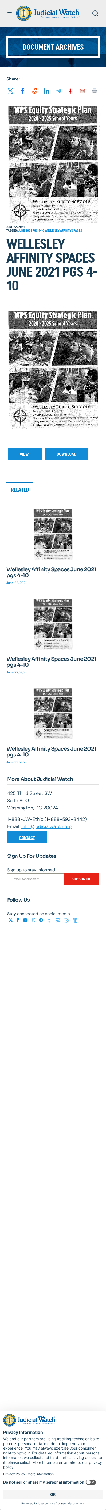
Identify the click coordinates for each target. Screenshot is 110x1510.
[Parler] (58, 920)
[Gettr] (50, 920)
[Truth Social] (75, 920)
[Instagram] (34, 920)
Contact (27, 837)
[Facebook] (18, 920)
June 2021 (25, 230)
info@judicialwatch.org (46, 826)
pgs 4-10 (39, 230)
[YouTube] (26, 920)
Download (66, 454)
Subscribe (81, 879)
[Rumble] (67, 920)
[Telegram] (42, 920)
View (25, 454)
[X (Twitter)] (11, 920)
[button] (9, 13)
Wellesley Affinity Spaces (63, 230)
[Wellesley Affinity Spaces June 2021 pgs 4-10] (53, 534)
